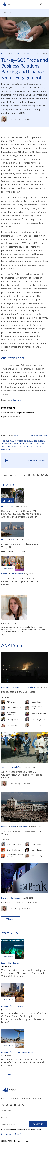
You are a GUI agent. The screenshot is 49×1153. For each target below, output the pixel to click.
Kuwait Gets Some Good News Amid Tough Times (20, 546)
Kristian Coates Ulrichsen (36, 708)
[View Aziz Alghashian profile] (3, 719)
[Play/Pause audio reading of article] (6, 461)
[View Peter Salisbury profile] (27, 850)
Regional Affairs (17, 54)
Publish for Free (39, 435)
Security (4, 767)
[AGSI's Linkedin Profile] (15, 1105)
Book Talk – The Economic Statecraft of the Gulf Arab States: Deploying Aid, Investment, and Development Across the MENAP (24, 1018)
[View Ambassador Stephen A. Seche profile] (3, 856)
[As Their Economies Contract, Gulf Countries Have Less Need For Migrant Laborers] (24, 747)
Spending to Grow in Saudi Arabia (19, 902)
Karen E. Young (14, 119)
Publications (30, 54)
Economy (4, 54)
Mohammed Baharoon (11, 714)
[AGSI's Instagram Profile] (19, 1105)
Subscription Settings (10, 1134)
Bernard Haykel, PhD (38, 714)
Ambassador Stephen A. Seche (15, 856)
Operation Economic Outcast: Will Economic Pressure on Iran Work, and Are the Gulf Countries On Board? (21, 513)
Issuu (15, 435)
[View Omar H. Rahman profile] (3, 850)
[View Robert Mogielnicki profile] (27, 719)
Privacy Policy (6, 1111)
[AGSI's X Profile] (3, 1105)
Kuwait (13, 539)
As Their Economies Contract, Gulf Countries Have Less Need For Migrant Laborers (21, 774)
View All (10, 919)
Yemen (13, 826)
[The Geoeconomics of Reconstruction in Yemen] (24, 807)
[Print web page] (46, 475)
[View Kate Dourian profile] (3, 725)
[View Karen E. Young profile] (4, 119)
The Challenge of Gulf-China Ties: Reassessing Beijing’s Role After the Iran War (19, 581)
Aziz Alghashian (12, 719)
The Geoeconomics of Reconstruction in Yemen (22, 833)
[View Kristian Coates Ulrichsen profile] (27, 708)
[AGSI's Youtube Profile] (11, 1105)
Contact (37, 1098)
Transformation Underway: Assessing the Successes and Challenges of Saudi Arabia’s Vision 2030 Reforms (23, 973)
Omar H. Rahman (13, 850)
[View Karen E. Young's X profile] (2, 634)
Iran (12, 506)
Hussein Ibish (36, 702)
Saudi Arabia (15, 898)
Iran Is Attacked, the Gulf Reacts (18, 691)
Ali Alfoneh (11, 702)
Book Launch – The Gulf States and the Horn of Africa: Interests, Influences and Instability (22, 1062)
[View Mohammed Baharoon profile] (3, 714)
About (4, 1098)
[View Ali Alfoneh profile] (3, 702)
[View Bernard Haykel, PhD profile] (27, 714)
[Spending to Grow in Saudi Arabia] (24, 878)
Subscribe (38, 1124)
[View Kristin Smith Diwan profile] (3, 708)
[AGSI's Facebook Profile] (7, 1105)
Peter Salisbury (36, 850)
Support (15, 1098)
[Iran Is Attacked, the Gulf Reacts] (24, 667)
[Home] (24, 1089)
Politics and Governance (10, 687)
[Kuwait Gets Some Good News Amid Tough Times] (12, 529)
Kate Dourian (12, 725)
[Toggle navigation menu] (46, 4)
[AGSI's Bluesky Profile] (23, 1105)
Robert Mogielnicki (8, 551)
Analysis (7, 12)
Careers (26, 1098)
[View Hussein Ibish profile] (27, 702)
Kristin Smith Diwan (14, 708)
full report (15, 400)
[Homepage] (6, 4)
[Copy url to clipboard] (24, 475)
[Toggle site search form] (41, 4)
